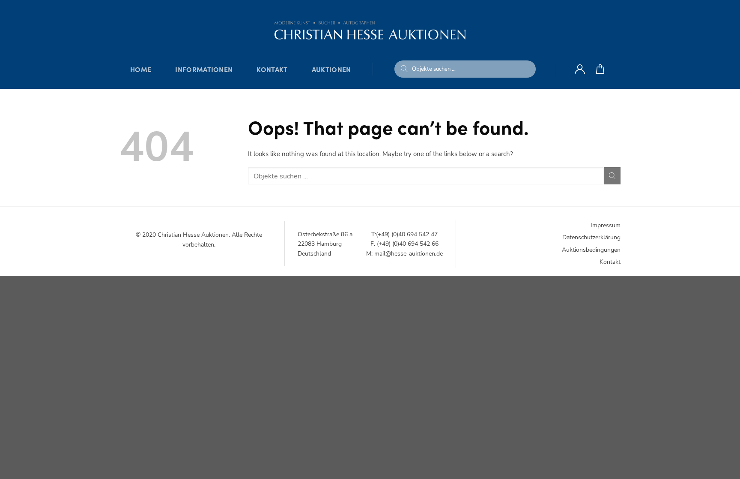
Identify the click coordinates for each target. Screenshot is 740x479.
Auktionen (331, 69)
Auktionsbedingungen (591, 250)
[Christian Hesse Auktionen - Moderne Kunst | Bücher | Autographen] (370, 30)
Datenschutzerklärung (591, 237)
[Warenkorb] (600, 69)
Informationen (204, 69)
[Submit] (404, 69)
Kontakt (272, 69)
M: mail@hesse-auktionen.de (404, 254)
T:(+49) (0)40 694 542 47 (404, 234)
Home (140, 69)
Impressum (606, 225)
